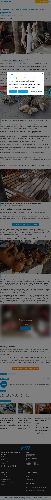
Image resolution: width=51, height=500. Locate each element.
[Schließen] (42, 73)
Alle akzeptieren (13, 91)
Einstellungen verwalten (36, 91)
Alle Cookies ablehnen (23, 91)
